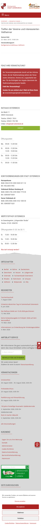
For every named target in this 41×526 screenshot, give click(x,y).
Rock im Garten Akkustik (9, 415)
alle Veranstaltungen (8, 424)
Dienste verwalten (20, 501)
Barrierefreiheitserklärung (11, 455)
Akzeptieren (20, 507)
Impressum (33, 523)
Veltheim (7, 282)
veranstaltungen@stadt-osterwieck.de (17, 93)
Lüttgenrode (28, 273)
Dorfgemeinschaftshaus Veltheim (12, 45)
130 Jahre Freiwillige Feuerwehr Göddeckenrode (18, 406)
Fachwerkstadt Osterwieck (23, 276)
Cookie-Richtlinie (10, 523)
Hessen (18, 273)
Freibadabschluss (7, 389)
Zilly (26, 282)
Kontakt (20, 128)
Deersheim (8, 273)
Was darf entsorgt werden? (10, 250)
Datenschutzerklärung (22, 523)
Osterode (7, 276)
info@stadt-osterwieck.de (14, 124)
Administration (7, 446)
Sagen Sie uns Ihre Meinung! (12, 440)
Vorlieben (20, 518)
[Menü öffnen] (3, 14)
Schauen (27, 279)
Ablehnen (20, 512)
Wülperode (18, 282)
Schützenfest (5, 380)
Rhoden (6, 279)
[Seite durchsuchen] (39, 347)
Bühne (14, 269)
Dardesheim (24, 269)
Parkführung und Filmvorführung (12, 397)
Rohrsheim (17, 279)
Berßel (6, 269)
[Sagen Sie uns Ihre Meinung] (39, 343)
